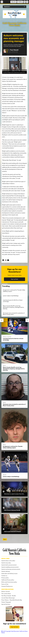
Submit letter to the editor (8, 560)
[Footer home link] (14, 551)
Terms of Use (4, 584)
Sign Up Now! (14, 627)
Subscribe (13, 1)
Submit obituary (5, 571)
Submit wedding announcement (10, 567)
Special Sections (5, 604)
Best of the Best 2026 (14, 14)
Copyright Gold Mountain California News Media (14, 632)
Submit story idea (6, 563)
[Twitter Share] (6, 260)
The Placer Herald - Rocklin (8, 595)
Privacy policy (5, 578)
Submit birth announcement (9, 565)
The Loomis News (6, 593)
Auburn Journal (5, 591)
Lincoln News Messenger (8, 598)
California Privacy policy (7, 580)
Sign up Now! (14, 279)
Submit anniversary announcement (10, 569)
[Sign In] (27, 2)
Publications (7, 6)
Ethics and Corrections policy (9, 582)
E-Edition (20, 1)
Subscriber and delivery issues (9, 573)
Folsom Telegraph (6, 602)
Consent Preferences (7, 586)
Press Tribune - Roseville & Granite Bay (11, 600)
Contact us (4, 575)
